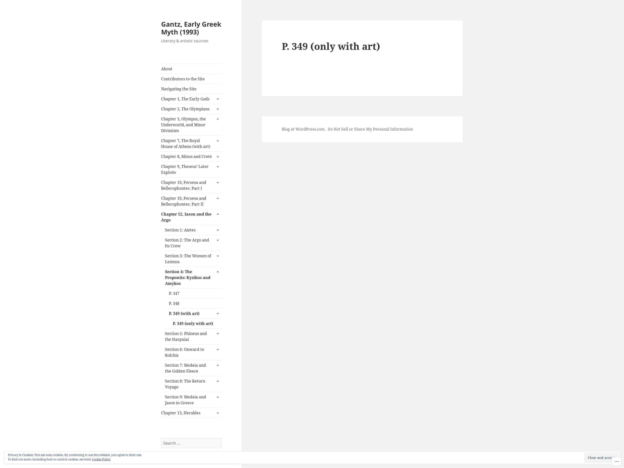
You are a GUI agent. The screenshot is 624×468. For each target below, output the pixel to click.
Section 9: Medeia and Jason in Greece (185, 400)
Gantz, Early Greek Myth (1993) (191, 28)
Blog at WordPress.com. (304, 129)
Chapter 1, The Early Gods (185, 99)
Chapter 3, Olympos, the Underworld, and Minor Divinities (183, 124)
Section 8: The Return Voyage (185, 384)
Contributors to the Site (183, 79)
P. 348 (174, 303)
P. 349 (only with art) (193, 323)
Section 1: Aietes (180, 230)
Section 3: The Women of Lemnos (188, 258)
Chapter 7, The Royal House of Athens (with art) (185, 143)
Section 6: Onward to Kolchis (184, 352)
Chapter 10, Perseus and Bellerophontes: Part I (183, 185)
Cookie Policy (101, 459)
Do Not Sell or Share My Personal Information (370, 129)
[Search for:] (191, 443)
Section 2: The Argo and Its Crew (187, 243)
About (166, 69)
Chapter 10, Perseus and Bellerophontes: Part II (183, 201)
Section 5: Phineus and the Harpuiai (186, 336)
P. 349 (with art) (184, 313)
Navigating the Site (178, 89)
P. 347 (174, 293)
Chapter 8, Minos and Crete (186, 156)
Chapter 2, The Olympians (185, 109)
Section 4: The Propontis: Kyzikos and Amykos (187, 277)
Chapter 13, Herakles (180, 413)
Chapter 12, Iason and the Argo (186, 217)
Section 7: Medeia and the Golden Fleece (185, 368)
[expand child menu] (218, 99)
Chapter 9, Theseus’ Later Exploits (185, 169)
